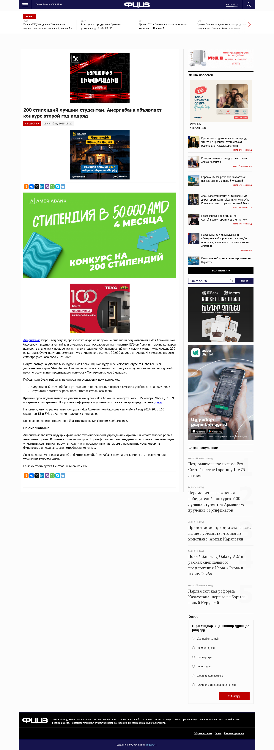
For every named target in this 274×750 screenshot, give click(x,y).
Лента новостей (201, 74)
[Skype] (57, 186)
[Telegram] (63, 186)
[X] (36, 186)
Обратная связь (203, 733)
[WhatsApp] (52, 186)
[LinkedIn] (42, 186)
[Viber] (47, 186)
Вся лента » (221, 270)
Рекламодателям (234, 733)
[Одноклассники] (26, 186)
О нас (218, 733)
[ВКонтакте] (31, 186)
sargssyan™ (151, 744)
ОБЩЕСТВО (32, 123)
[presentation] (237, 26)
